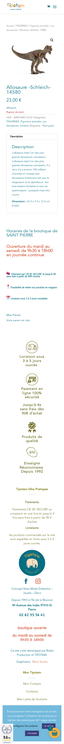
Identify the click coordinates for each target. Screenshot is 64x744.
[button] (52, 40)
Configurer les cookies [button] (24, 726)
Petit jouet (48, 126)
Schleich (24, 126)
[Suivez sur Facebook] (26, 581)
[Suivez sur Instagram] (38, 581)
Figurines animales (39, 26)
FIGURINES (22, 26)
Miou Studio (40, 662)
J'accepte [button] (32, 733)
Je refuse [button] (48, 726)
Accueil (10, 26)
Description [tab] (16, 136)
